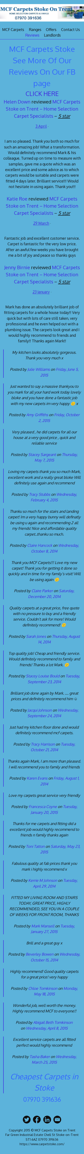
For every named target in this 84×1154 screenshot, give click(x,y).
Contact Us (70, 29)
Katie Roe (17, 199)
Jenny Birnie (17, 267)
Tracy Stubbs (39, 494)
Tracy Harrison (43, 744)
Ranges (35, 29)
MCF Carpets (13, 29)
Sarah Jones (36, 636)
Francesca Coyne (43, 806)
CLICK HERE (42, 93)
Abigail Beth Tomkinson (53, 1022)
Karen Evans (37, 778)
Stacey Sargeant (42, 454)
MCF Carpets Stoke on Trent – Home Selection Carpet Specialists (43, 109)
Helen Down (17, 102)
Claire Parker (42, 590)
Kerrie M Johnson (42, 880)
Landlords (52, 35)
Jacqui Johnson (40, 710)
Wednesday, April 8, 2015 (47, 1028)
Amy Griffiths (37, 414)
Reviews (32, 35)
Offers (51, 29)
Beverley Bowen (39, 954)
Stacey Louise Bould (42, 676)
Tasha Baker (40, 1056)
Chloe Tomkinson (42, 988)
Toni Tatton (35, 846)
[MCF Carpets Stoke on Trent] (42, 22)
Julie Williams (38, 369)
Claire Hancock (39, 545)
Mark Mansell (42, 926)
